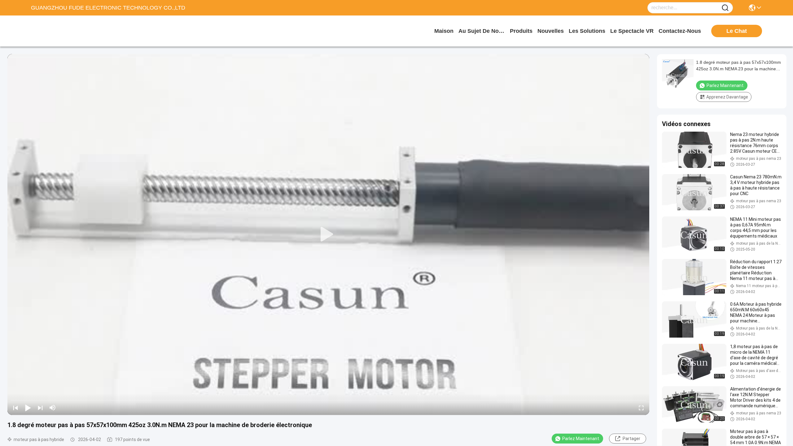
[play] (328, 234)
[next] (40, 407)
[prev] (15, 407)
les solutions (587, 31)
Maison (443, 31)
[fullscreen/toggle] (641, 407)
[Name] (725, 8)
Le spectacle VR (632, 31)
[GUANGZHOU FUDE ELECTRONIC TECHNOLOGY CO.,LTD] (65, 31)
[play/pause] (28, 407)
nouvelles (550, 31)
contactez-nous (680, 31)
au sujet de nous (481, 31)
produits (521, 31)
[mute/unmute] (52, 407)
